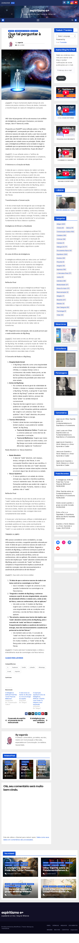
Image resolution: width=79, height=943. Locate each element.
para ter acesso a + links (65, 210)
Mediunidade (62, 284)
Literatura (25, 761)
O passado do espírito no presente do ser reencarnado (16, 720)
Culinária (60, 243)
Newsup (29, 926)
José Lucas (60, 430)
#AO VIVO (57, 929)
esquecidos (74, 929)
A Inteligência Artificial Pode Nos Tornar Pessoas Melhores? (64, 482)
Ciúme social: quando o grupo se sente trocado (18, 890)
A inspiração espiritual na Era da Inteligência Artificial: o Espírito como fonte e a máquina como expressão (39, 698)
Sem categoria (63, 307)
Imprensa (61, 269)
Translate (63, 42)
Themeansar (5, 928)
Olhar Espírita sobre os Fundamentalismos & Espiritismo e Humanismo (65, 493)
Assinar (61, 78)
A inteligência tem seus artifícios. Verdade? (37, 720)
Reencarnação (62, 292)
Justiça (7, 761)
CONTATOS (65, 929)
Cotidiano (61, 235)
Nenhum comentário (14, 873)
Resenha (24, 764)
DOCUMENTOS (73, 925)
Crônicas (61, 239)
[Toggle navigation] (38, 20)
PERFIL (49, 925)
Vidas (60, 315)
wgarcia (20, 42)
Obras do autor (63, 288)
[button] (72, 20)
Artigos (11, 31)
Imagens (61, 266)
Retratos (60, 303)
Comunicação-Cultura (22, 31)
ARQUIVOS (64, 925)
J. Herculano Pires (64, 273)
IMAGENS (49, 929)
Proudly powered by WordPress (11, 926)
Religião (60, 296)
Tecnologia (8, 764)
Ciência (69, 228)
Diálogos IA (34, 31)
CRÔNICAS (55, 925)
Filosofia (60, 262)
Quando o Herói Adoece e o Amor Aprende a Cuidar (65, 444)
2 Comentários (50, 873)
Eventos (61, 258)
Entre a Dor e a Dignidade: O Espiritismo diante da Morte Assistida (65, 514)
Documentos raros (64, 250)
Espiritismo (42, 764)
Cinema (60, 228)
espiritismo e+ (39, 10)
